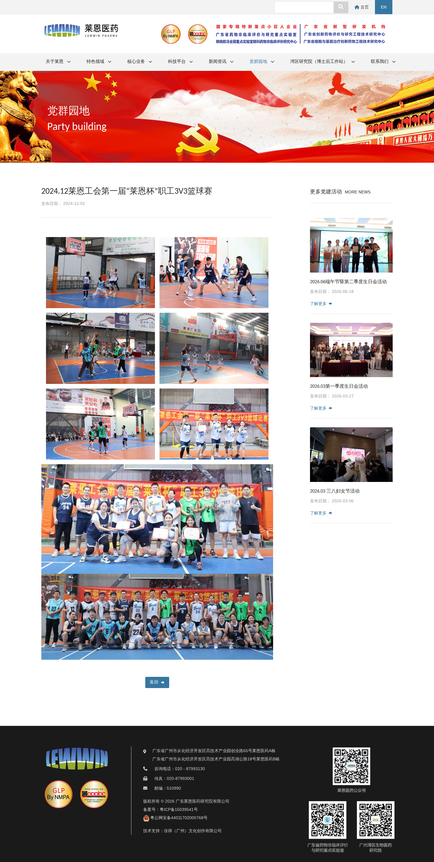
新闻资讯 (218, 62)
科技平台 (177, 62)
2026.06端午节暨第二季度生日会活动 (348, 282)
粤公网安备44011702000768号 (178, 817)
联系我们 (380, 62)
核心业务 (136, 62)
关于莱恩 (55, 62)
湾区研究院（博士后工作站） (319, 62)
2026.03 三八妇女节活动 (335, 491)
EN (383, 7)
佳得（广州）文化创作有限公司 (193, 830)
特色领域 (96, 62)
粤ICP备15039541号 (179, 809)
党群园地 (258, 62)
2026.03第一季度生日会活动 (339, 386)
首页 (364, 7)
